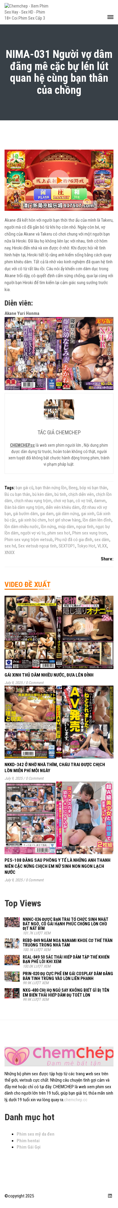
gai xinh (87, 513)
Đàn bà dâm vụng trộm (24, 507)
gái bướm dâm (25, 513)
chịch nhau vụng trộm (32, 500)
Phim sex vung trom (89, 533)
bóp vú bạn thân (93, 487)
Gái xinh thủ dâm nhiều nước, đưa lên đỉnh (49, 675)
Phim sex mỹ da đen (35, 1134)
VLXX (102, 546)
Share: (107, 559)
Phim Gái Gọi (29, 1147)
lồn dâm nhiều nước (22, 526)
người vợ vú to (33, 533)
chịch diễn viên (81, 494)
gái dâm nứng (67, 513)
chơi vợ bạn (64, 500)
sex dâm (101, 539)
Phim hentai (28, 1140)
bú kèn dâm (42, 494)
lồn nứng (48, 526)
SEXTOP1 (67, 546)
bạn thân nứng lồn (51, 487)
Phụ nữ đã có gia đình (73, 539)
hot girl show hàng (64, 520)
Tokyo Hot (86, 546)
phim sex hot (59, 533)
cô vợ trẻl (84, 500)
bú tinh (60, 494)
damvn (100, 500)
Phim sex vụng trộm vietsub (29, 539)
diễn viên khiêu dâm (63, 507)
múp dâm (66, 526)
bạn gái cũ (24, 487)
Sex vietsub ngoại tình (37, 546)
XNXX (10, 552)
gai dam (47, 513)
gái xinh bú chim (32, 520)
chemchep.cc (75, 1099)
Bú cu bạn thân (17, 494)
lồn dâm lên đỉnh (97, 520)
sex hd (10, 546)
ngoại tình (84, 526)
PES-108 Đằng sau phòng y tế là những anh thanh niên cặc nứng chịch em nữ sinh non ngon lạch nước (57, 866)
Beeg (73, 487)
